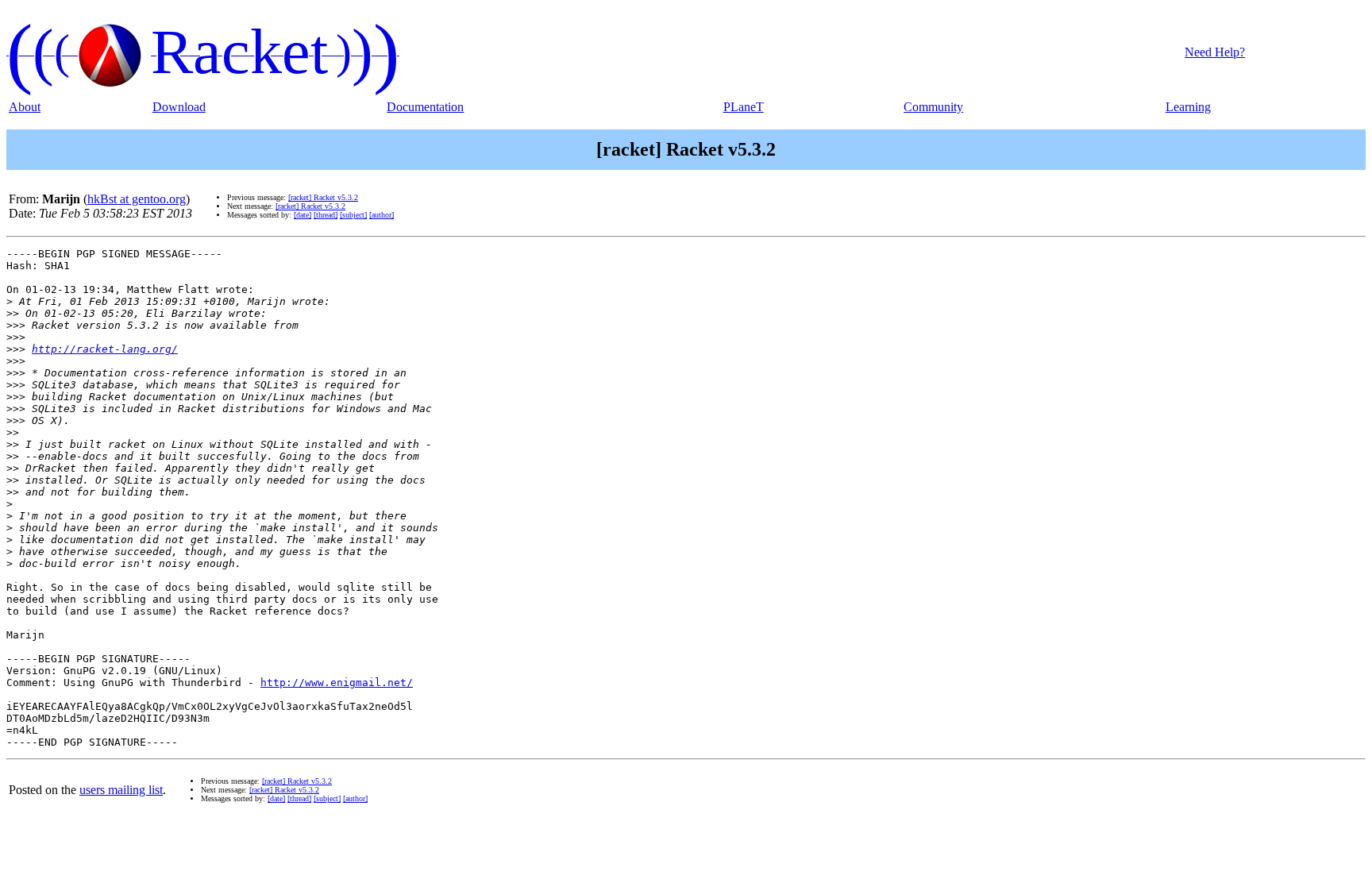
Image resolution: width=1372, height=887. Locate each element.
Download (179, 107)
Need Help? (1215, 52)
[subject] (353, 214)
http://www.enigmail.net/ (336, 682)
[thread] (325, 214)
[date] (302, 214)
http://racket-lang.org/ (105, 349)
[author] (381, 214)
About (24, 107)
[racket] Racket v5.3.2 (323, 197)
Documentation (425, 107)
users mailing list (121, 789)
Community (933, 107)
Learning (1188, 107)
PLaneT (743, 107)
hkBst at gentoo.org (136, 199)
